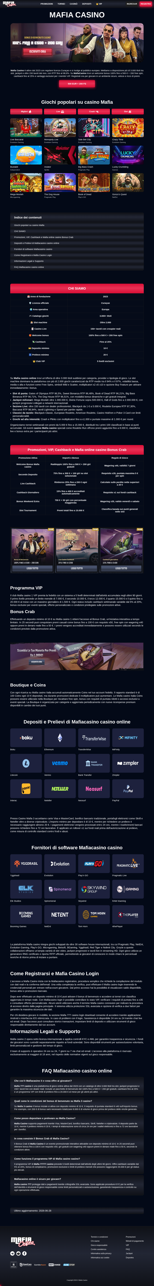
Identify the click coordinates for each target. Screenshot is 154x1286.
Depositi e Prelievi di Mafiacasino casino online (36, 243)
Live (58, 112)
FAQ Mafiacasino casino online (29, 267)
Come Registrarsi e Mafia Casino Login (33, 255)
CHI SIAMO (20, 231)
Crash (92, 112)
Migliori (24, 112)
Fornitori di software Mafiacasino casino (33, 249)
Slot (126, 112)
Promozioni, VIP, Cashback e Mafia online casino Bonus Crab (43, 237)
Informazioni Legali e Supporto (29, 261)
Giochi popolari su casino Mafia (29, 225)
